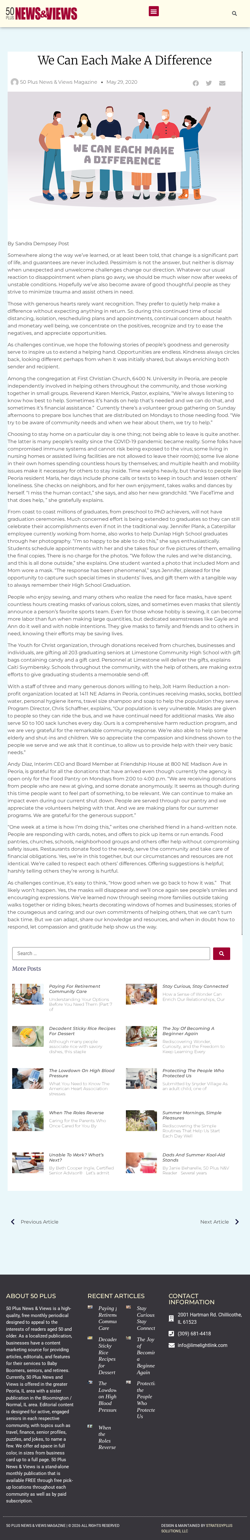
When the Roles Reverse (76, 1112)
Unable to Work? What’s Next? (76, 1157)
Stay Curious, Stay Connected (195, 986)
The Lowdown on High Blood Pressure (82, 1073)
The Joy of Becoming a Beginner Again (188, 1031)
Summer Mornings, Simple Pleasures (192, 1115)
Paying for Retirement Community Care (74, 988)
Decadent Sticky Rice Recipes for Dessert (82, 1031)
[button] (154, 11)
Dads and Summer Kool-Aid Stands (193, 1157)
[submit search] (221, 953)
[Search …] (234, 14)
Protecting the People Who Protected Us (193, 1073)
